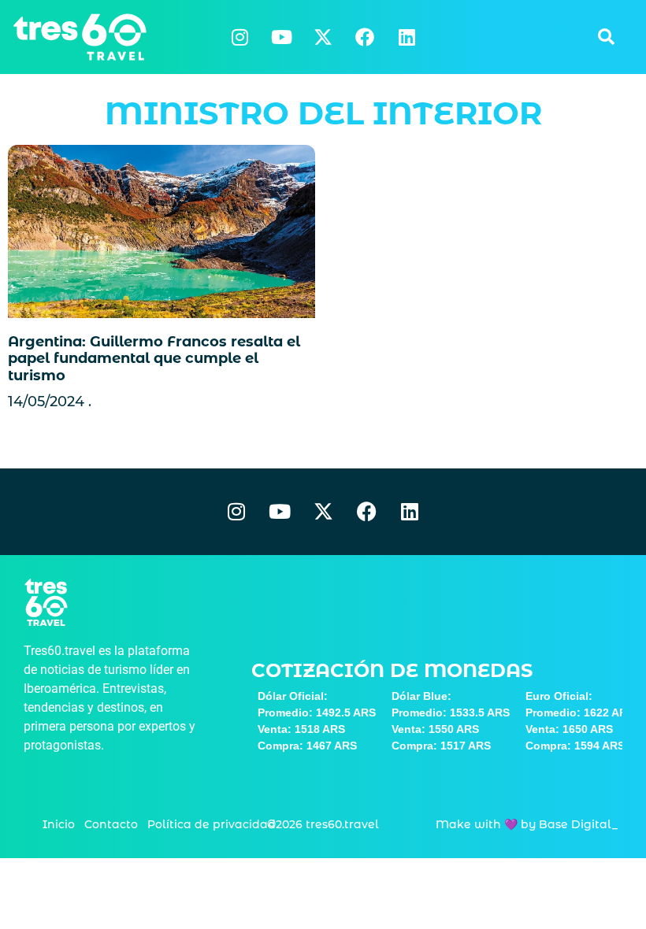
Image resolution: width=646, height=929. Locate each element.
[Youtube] (281, 37)
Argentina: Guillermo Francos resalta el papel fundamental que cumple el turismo (154, 358)
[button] (605, 37)
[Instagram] (239, 37)
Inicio (59, 824)
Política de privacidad (211, 824)
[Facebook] (365, 37)
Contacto (111, 824)
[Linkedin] (406, 37)
